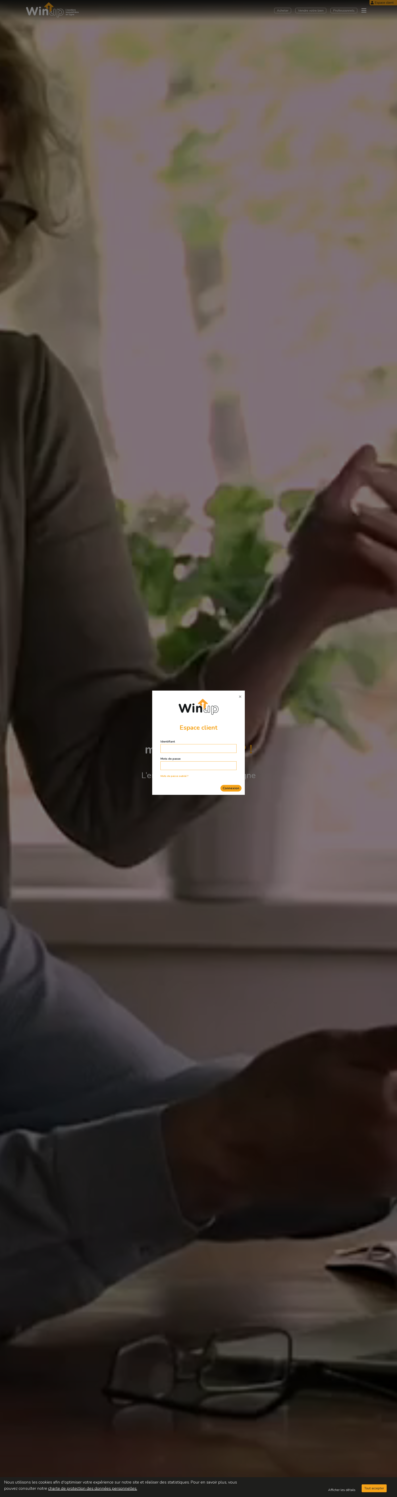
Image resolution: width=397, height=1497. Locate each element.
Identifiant (167, 742)
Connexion (231, 788)
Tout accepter (374, 1488)
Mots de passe (170, 759)
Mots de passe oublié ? (174, 776)
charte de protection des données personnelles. (92, 1488)
